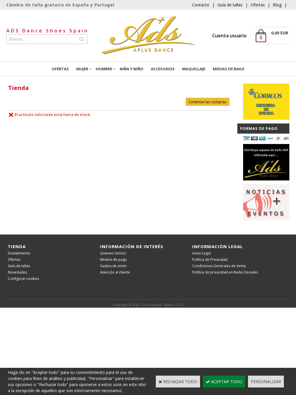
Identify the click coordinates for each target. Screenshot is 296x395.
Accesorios (163, 68)
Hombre (104, 68)
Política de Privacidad (209, 259)
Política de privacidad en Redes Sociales (225, 272)
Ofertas (258, 5)
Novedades (17, 272)
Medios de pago (113, 259)
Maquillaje (193, 68)
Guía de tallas (230, 5)
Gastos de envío (113, 265)
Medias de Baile (228, 68)
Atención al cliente (115, 272)
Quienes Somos (113, 253)
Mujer (82, 68)
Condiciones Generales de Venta (219, 265)
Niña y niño (131, 68)
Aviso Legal (201, 253)
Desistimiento (19, 253)
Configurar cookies (23, 278)
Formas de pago (259, 128)
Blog (277, 5)
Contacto (200, 5)
